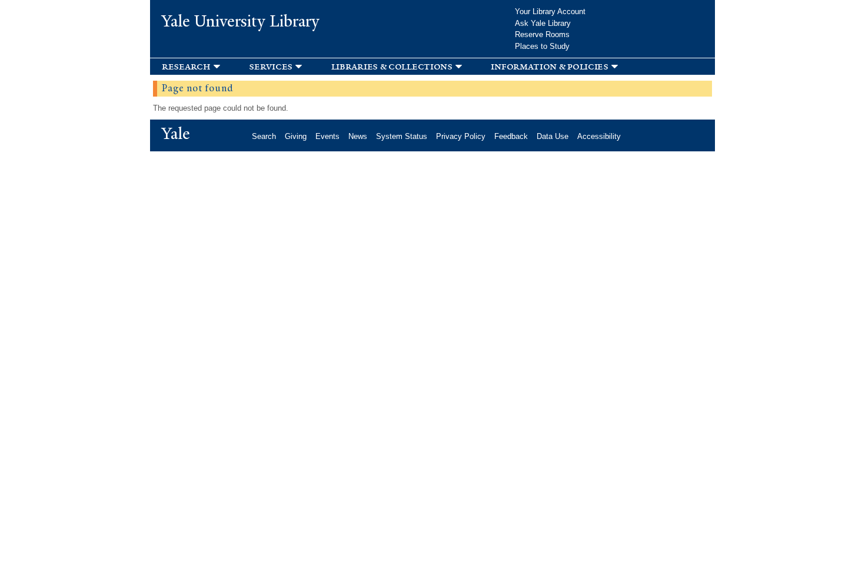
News (357, 136)
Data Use (552, 136)
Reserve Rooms (542, 34)
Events (327, 136)
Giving (296, 136)
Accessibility (599, 136)
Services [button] (270, 66)
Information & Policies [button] (549, 66)
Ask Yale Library (543, 23)
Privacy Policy (460, 136)
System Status (401, 136)
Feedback (511, 136)
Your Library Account (550, 11)
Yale (176, 133)
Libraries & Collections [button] (392, 66)
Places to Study (542, 46)
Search (264, 136)
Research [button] (186, 66)
